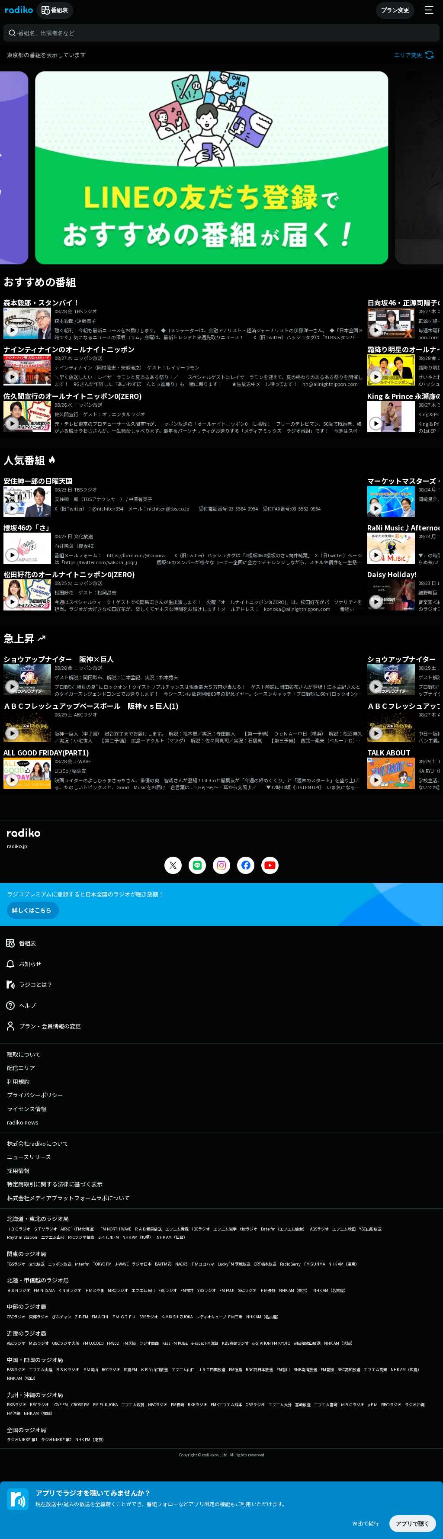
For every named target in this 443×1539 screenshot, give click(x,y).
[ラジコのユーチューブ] (270, 866)
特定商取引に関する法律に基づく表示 (55, 1184)
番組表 (59, 10)
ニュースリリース (29, 1157)
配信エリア (21, 1067)
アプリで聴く (413, 1523)
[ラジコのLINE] (197, 866)
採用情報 (18, 1170)
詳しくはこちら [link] (31, 910)
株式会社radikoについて (37, 1143)
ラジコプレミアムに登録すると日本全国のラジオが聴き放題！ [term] (85, 894)
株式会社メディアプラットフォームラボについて (68, 1198)
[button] (415, 54)
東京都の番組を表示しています (46, 55)
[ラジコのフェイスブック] (245, 866)
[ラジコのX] (173, 866)
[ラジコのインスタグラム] (221, 865)
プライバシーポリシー (35, 1095)
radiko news (23, 1122)
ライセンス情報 (26, 1109)
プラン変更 (395, 10)
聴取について (24, 1054)
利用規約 (18, 1081)
